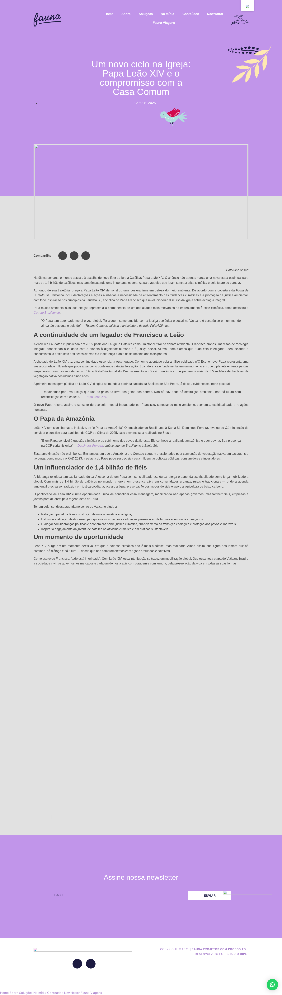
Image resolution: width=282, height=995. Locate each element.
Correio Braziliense (47, 312)
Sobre (125, 14)
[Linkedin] (77, 964)
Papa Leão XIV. (96, 396)
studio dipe (237, 953)
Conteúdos (190, 14)
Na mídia (167, 14)
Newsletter (215, 14)
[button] (62, 255)
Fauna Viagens (164, 23)
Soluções (146, 14)
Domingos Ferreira (90, 445)
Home (109, 14)
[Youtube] (91, 964)
